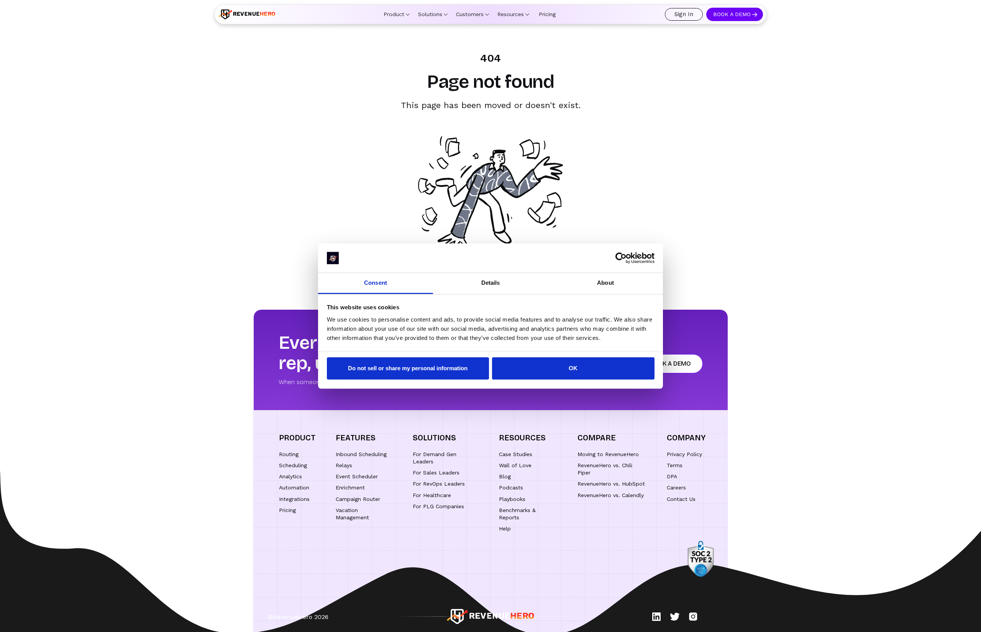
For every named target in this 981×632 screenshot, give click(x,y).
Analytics (290, 476)
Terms (674, 465)
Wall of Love (515, 465)
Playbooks (512, 499)
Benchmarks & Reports (517, 513)
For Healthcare (432, 495)
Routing (289, 454)
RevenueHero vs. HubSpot (611, 484)
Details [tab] (490, 283)
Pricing (547, 14)
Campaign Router (358, 499)
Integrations (294, 499)
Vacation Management (352, 513)
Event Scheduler (357, 476)
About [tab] (605, 283)
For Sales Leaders (436, 472)
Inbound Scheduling (361, 454)
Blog (505, 476)
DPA (672, 476)
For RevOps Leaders (439, 484)
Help (505, 528)
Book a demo (670, 363)
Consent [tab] (375, 283)
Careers (676, 487)
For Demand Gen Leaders (434, 458)
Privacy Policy (684, 454)
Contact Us (681, 499)
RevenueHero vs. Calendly (610, 495)
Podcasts (511, 487)
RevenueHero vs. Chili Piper (604, 469)
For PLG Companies (438, 506)
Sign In (683, 14)
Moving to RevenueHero (608, 454)
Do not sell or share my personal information (408, 368)
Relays (344, 465)
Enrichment (350, 487)
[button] (396, 14)
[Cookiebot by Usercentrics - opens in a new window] (621, 258)
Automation (294, 487)
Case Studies (515, 454)
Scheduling (293, 465)
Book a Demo (732, 14)
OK (573, 368)
